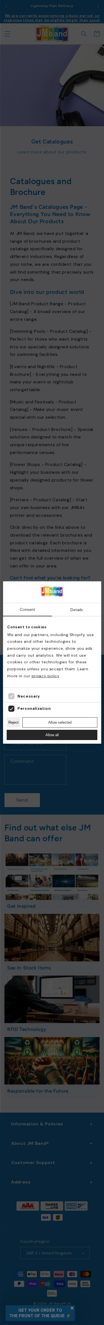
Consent (27, 609)
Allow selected (60, 722)
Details (76, 609)
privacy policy (45, 675)
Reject (13, 722)
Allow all (52, 735)
